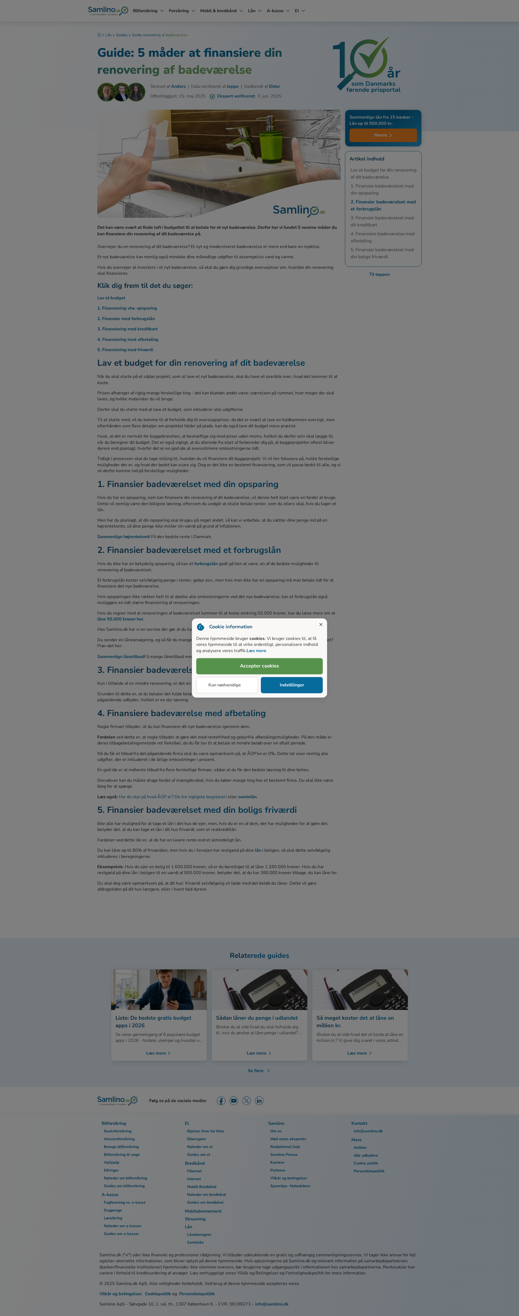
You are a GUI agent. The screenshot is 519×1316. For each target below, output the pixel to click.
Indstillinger (292, 685)
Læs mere (256, 651)
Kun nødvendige (224, 685)
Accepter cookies (259, 666)
